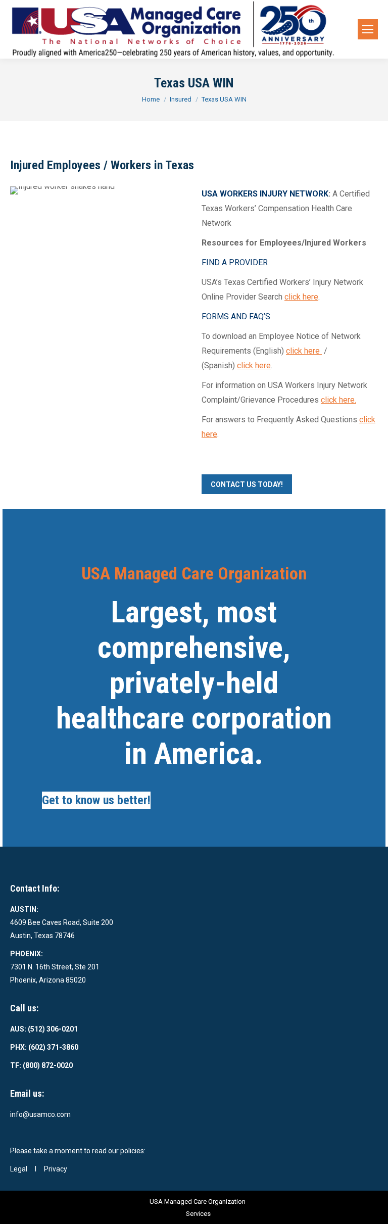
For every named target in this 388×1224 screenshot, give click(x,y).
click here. (338, 400)
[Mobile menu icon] (368, 29)
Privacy (55, 1169)
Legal (18, 1169)
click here (301, 297)
